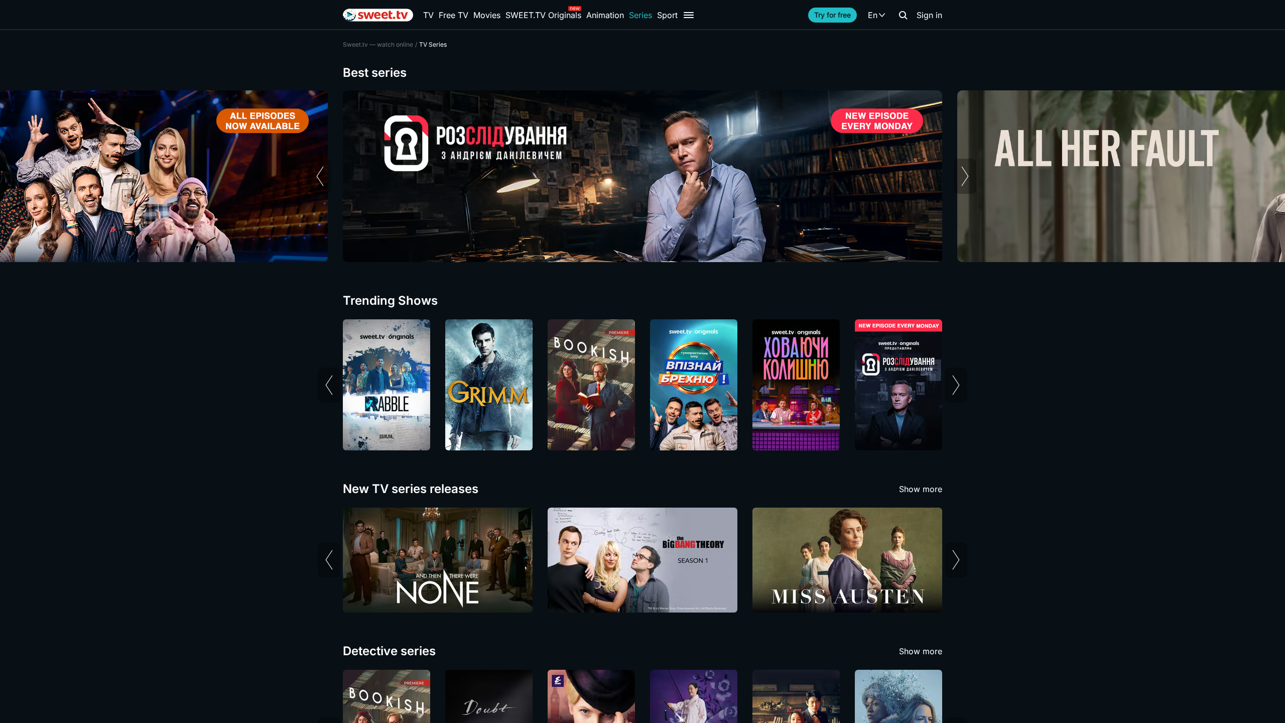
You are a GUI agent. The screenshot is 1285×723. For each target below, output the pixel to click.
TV (428, 15)
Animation (605, 15)
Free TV (453, 15)
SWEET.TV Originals (543, 15)
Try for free (832, 15)
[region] (642, 176)
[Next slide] (965, 176)
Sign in (929, 15)
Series (640, 15)
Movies (486, 15)
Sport (667, 15)
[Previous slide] (320, 176)
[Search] (903, 15)
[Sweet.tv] (378, 15)
